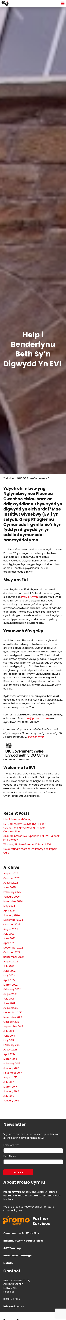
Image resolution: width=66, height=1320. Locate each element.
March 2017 (10, 1086)
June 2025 (9, 887)
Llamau (8, 1263)
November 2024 (13, 901)
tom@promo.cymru (37, 718)
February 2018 (11, 1063)
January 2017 (11, 1091)
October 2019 (11, 1022)
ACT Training (12, 1248)
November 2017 (12, 1073)
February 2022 (12, 989)
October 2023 (11, 924)
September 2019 (13, 1026)
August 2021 (10, 994)
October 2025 (11, 878)
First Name (9, 1156)
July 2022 (8, 966)
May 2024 (9, 906)
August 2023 (10, 929)
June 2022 (9, 971)
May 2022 (9, 975)
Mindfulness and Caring (17, 819)
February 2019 (11, 1045)
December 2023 (13, 920)
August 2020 (10, 1008)
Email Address (11, 1145)
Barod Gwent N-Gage (17, 1255)
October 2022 (11, 952)
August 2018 (10, 1049)
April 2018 (9, 1054)
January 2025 (11, 896)
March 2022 (10, 985)
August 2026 (10, 873)
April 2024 (9, 910)
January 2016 (11, 1100)
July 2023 (8, 934)
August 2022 (10, 961)
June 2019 (9, 1035)
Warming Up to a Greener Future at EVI (27, 844)
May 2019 (8, 1040)
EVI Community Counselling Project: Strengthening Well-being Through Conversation (24, 827)
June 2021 (9, 1003)
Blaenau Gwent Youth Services (23, 1240)
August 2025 (10, 883)
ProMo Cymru (12, 1192)
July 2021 (8, 998)
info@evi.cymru (13, 1306)
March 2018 (10, 1059)
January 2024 (11, 915)
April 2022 (9, 980)
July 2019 (8, 1031)
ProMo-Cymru (30, 597)
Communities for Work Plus (21, 1233)
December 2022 (13, 947)
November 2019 (12, 1017)
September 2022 (13, 957)
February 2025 (12, 892)
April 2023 (9, 943)
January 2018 (11, 1068)
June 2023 (9, 938)
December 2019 (12, 1012)
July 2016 (8, 1096)
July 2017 (8, 1082)
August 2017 (10, 1077)
